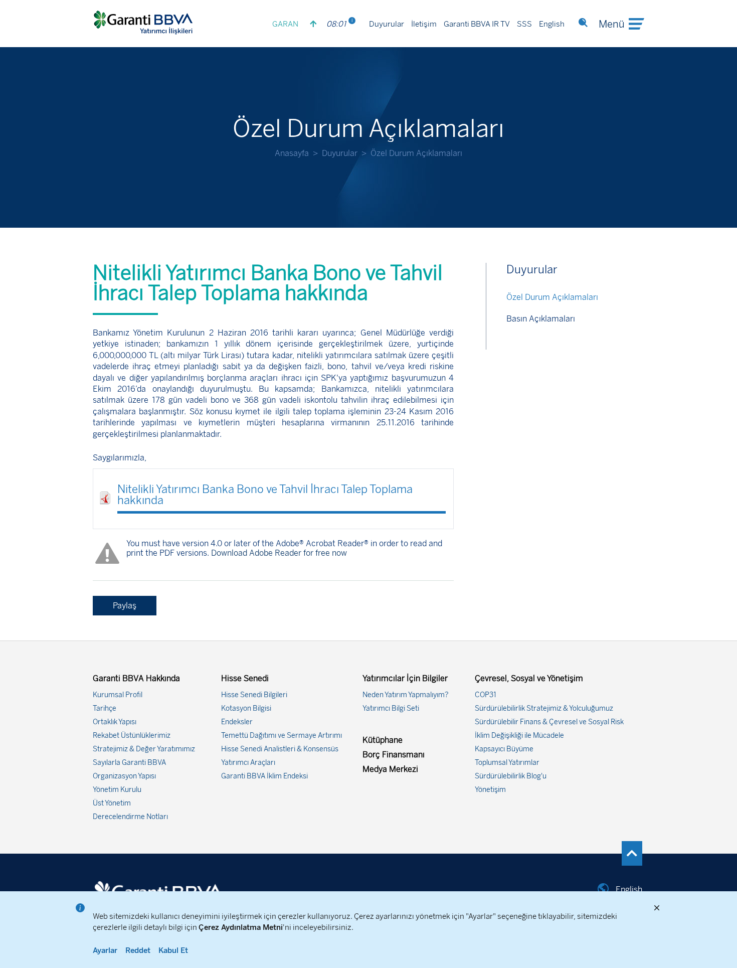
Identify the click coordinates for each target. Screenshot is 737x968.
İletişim (424, 24)
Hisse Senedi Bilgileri (254, 695)
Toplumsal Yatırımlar (507, 762)
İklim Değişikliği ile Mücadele (519, 735)
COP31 (485, 695)
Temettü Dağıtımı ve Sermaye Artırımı (281, 735)
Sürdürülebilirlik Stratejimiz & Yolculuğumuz (544, 708)
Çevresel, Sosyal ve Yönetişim (529, 678)
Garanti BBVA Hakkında (136, 678)
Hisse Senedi (245, 678)
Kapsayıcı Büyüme (504, 749)
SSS (524, 24)
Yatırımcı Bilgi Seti (390, 708)
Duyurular (386, 24)
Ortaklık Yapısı (114, 722)
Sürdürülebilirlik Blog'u (510, 776)
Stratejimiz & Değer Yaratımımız (144, 749)
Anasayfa (292, 153)
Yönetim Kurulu (117, 789)
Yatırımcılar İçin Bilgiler (405, 678)
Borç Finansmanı (393, 754)
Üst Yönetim (112, 803)
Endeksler (237, 722)
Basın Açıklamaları (540, 319)
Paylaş (124, 605)
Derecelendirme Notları (130, 817)
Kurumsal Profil (117, 695)
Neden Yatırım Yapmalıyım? (405, 695)
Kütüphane (382, 740)
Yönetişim (490, 789)
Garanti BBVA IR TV (477, 24)
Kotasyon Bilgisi (246, 708)
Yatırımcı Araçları (248, 762)
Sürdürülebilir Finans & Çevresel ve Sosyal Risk (549, 722)
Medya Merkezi (390, 769)
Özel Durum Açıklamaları (552, 297)
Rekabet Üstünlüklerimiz (131, 735)
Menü (612, 24)
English (552, 24)
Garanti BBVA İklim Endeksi (264, 776)
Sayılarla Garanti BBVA (129, 762)
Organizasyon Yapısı (124, 776)
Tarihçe (104, 708)
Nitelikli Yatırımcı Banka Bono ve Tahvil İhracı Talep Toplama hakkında (265, 494)
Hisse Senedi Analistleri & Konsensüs (279, 749)
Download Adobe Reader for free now (278, 553)
